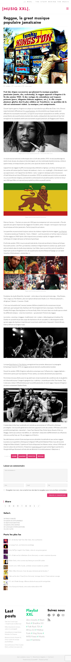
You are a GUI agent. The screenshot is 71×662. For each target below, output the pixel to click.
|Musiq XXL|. (16, 9)
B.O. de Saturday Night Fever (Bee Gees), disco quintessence (25, 540)
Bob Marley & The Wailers (18, 364)
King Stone (37, 633)
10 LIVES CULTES (8, 529)
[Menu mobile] (67, 8)
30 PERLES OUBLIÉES (10, 518)
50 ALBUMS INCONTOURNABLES (13, 520)
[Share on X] (5, 506)
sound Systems (30, 111)
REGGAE (41, 456)
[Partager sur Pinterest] (13, 506)
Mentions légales (39, 657)
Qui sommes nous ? (24, 657)
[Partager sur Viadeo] (38, 506)
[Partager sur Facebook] (9, 506)
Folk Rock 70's (34, 626)
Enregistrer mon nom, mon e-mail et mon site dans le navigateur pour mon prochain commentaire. (36, 490)
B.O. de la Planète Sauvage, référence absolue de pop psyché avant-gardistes (29, 581)
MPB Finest (31, 636)
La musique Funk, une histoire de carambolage (21, 545)
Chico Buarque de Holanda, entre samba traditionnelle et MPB (25, 587)
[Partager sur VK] (26, 506)
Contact (51, 657)
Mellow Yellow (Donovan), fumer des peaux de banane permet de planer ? (29, 571)
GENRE (8, 86)
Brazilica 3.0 (38, 623)
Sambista (36, 639)
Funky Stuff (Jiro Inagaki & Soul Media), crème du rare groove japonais (28, 550)
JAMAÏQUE (22, 456)
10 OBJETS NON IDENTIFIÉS (12, 522)
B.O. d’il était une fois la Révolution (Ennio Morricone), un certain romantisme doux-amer (32, 555)
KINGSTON (31, 456)
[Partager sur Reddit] (30, 506)
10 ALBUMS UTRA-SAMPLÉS (12, 525)
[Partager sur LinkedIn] (17, 506)
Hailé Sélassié (36, 447)
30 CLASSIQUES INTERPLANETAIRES (14, 527)
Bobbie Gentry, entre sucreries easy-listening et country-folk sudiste (27, 561)
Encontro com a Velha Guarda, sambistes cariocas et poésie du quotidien (28, 566)
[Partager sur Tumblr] (34, 506)
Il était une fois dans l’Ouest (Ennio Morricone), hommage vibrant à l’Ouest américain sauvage (34, 576)
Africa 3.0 (30, 630)
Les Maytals (63, 231)
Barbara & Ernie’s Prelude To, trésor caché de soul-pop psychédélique (13, 639)
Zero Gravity (32, 620)
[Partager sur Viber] (22, 506)
